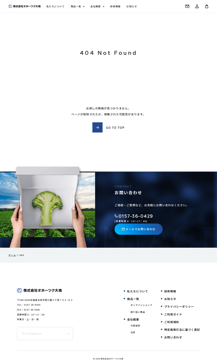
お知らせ (131, 6)
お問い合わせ (173, 337)
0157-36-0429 (136, 216)
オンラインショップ (141, 305)
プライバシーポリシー (179, 306)
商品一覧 (76, 6)
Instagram (33, 333)
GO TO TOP (115, 127)
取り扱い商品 (138, 312)
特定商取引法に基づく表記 (182, 330)
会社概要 (95, 6)
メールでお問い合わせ (140, 229)
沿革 (133, 332)
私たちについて (55, 6)
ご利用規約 (171, 322)
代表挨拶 (135, 325)
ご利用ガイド (173, 314)
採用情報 (115, 6)
